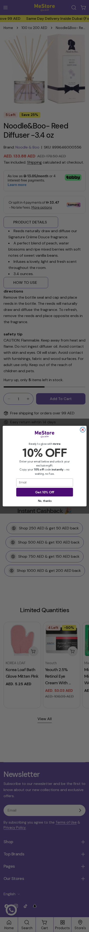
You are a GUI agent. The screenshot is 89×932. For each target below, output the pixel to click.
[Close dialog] (82, 429)
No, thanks (44, 500)
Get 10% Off (44, 492)
